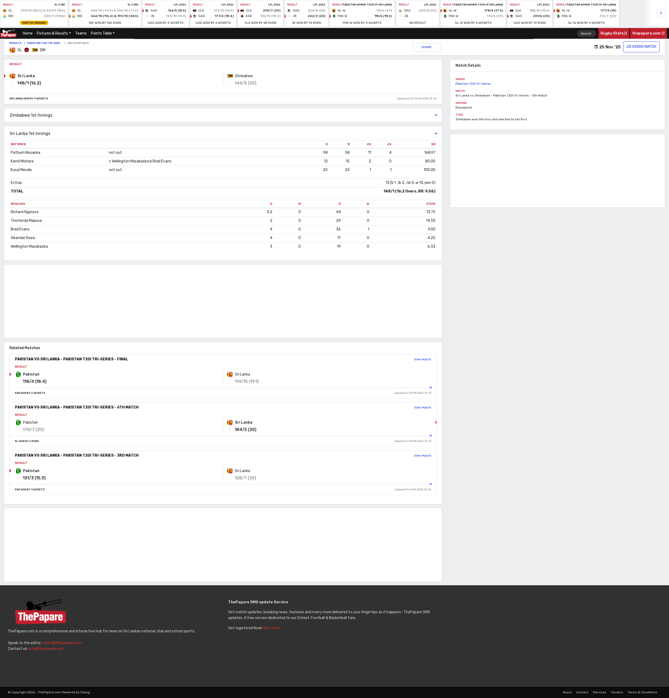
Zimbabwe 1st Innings (31, 115)
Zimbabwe (244, 76)
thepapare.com (646, 33)
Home (29, 33)
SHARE (427, 47)
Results (15, 43)
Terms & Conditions (642, 692)
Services (599, 692)
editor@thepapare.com (62, 643)
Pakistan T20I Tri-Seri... (44, 43)
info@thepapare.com (46, 648)
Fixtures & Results (52, 33)
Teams (81, 33)
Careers (617, 692)
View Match (422, 359)
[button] (431, 387)
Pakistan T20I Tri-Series (473, 84)
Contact (582, 692)
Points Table (101, 33)
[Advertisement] (161, 301)
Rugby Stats (612, 33)
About (567, 692)
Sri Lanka (26, 76)
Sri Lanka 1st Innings (30, 133)
